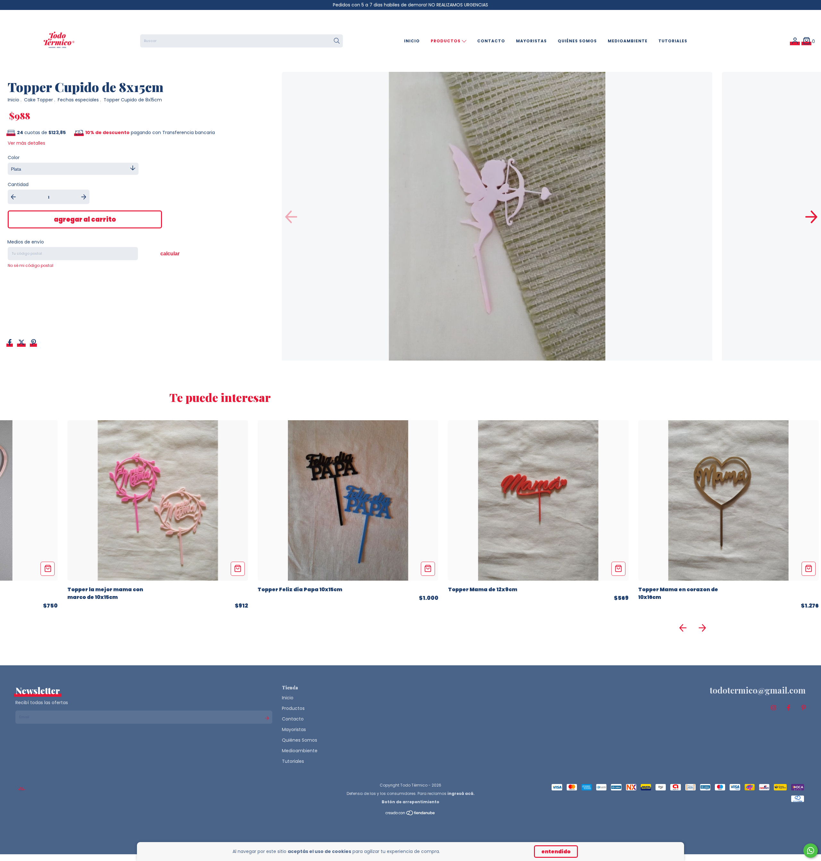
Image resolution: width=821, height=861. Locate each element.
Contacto (491, 41)
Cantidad (18, 184)
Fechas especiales (78, 100)
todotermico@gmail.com (758, 690)
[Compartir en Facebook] (10, 343)
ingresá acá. (461, 793)
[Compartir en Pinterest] (33, 343)
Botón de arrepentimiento (410, 802)
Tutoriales (672, 41)
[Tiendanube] (410, 814)
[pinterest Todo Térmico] (803, 707)
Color (14, 157)
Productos (446, 41)
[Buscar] (337, 41)
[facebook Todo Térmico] (788, 707)
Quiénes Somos (577, 41)
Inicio (412, 41)
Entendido (556, 851)
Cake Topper (38, 100)
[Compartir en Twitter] (22, 343)
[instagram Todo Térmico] (773, 707)
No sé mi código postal (30, 265)
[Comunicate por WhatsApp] (810, 850)
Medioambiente (627, 41)
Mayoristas (531, 41)
